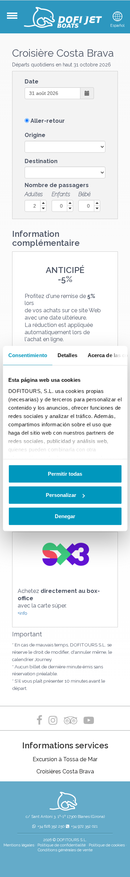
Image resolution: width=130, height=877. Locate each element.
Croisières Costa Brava (65, 771)
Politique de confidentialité (61, 845)
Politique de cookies (107, 845)
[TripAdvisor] (72, 720)
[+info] (65, 554)
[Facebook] (41, 720)
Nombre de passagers (57, 185)
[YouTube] (89, 720)
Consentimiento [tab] (27, 355)
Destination (41, 161)
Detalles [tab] (67, 355)
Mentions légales (18, 845)
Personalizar (61, 495)
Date (31, 81)
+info (22, 613)
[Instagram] (53, 720)
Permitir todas (65, 474)
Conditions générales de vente (65, 849)
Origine (35, 135)
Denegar (65, 516)
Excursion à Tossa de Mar (65, 759)
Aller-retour (48, 121)
